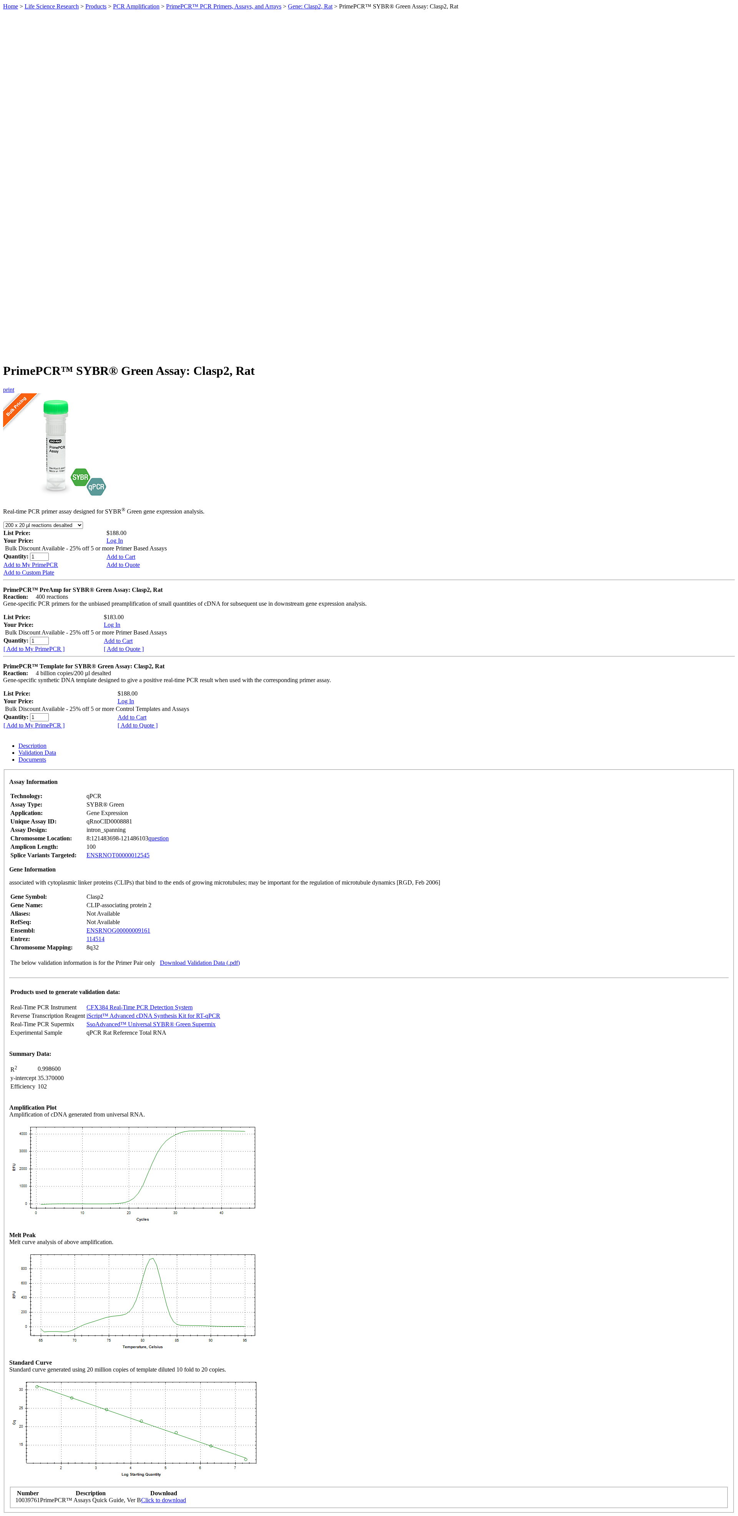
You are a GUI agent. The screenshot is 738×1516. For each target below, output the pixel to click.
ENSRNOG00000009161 (118, 930)
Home (10, 6)
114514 (95, 939)
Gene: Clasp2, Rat (310, 6)
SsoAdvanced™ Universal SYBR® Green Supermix (151, 1024)
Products (95, 6)
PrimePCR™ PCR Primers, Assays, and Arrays (223, 6)
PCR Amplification (136, 6)
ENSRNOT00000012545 (118, 855)
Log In (114, 540)
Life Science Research (52, 6)
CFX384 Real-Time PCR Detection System (139, 1007)
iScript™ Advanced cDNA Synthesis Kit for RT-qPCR (153, 1015)
